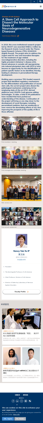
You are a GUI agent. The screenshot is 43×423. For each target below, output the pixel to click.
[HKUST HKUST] (8, 6)
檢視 (3, 309)
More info (16, 414)
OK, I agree (8, 419)
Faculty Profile (20, 292)
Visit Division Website (9, 36)
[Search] (39, 1)
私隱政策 (17, 395)
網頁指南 (25, 395)
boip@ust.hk (21, 260)
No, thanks (20, 419)
